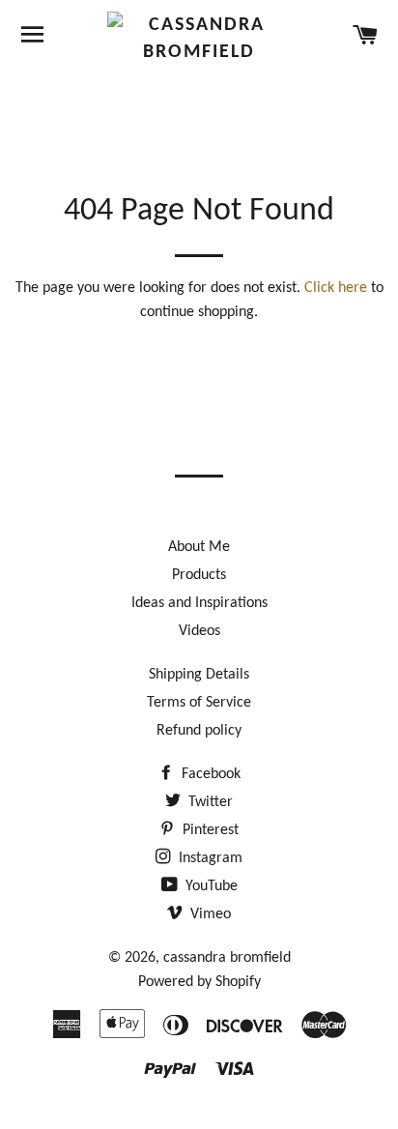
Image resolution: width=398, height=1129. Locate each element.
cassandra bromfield (227, 958)
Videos (199, 631)
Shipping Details (199, 674)
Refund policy (199, 730)
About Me (199, 547)
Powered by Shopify (199, 982)
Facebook (209, 774)
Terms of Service (199, 702)
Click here (335, 288)
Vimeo (208, 914)
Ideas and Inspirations (199, 603)
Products (199, 575)
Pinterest (209, 830)
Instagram (208, 858)
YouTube (210, 886)
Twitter (209, 802)
